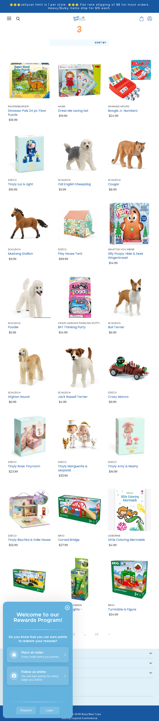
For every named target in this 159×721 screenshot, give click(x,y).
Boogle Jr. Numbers (123, 110)
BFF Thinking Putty (72, 327)
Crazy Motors (118, 397)
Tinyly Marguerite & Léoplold (72, 468)
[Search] (15, 18)
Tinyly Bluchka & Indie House (29, 540)
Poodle (13, 327)
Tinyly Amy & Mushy (123, 466)
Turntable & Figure (122, 609)
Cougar (113, 184)
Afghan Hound (18, 397)
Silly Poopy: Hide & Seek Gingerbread (125, 255)
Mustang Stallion (20, 253)
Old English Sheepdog (74, 184)
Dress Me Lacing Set (73, 110)
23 (97, 634)
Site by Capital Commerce (80, 718)
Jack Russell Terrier (73, 397)
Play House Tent (70, 253)
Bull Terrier (116, 327)
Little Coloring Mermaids (126, 540)
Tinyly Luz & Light (20, 184)
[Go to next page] (109, 634)
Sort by (100, 43)
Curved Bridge (69, 540)
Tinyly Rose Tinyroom (24, 466)
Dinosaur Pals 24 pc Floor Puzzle (27, 112)
